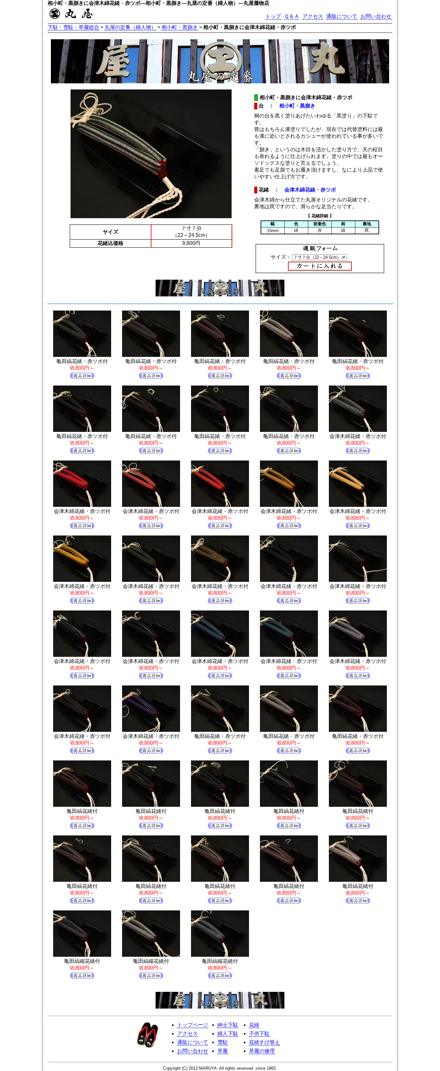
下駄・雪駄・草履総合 (73, 27)
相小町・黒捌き (180, 27)
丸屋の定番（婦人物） (130, 27)
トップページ (192, 1025)
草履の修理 (262, 1051)
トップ (273, 16)
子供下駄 (259, 1033)
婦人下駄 (227, 1033)
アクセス (312, 16)
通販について (341, 16)
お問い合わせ (375, 16)
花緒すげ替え (264, 1042)
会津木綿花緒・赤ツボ (310, 189)
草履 (222, 1051)
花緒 (254, 1025)
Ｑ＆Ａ (291, 16)
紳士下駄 (227, 1025)
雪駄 (222, 1042)
